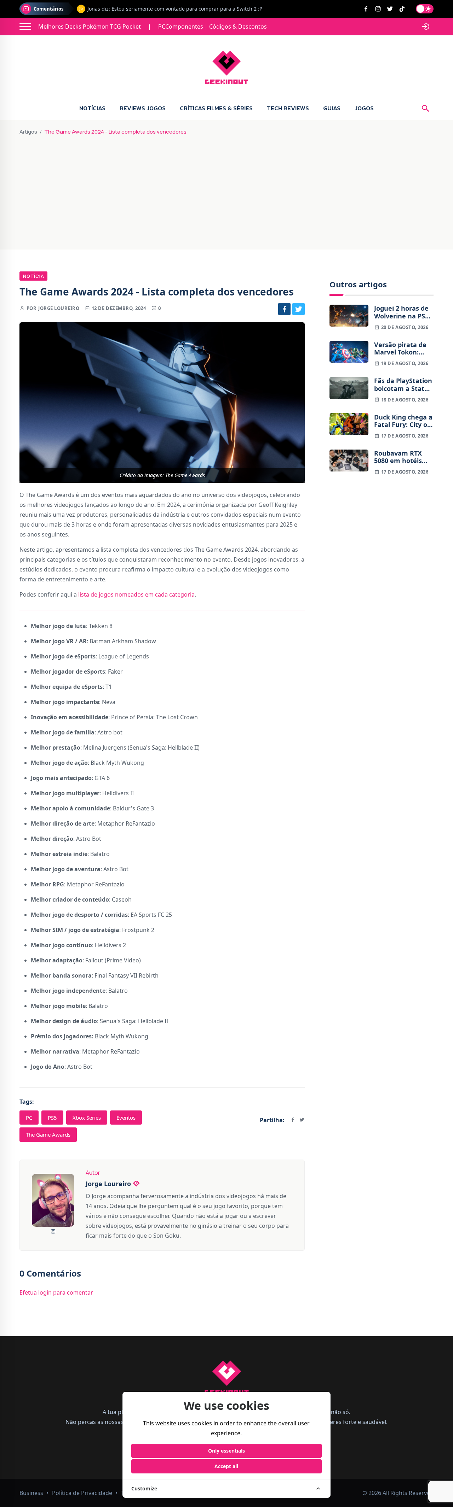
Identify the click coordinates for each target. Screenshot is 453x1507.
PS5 (52, 1117)
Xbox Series (87, 1117)
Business (31, 1493)
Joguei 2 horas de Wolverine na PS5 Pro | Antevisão (401, 312)
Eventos (126, 1117)
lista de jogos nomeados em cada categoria (136, 594)
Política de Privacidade (82, 1493)
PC (29, 1117)
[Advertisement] (226, 189)
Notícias (92, 108)
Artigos (28, 131)
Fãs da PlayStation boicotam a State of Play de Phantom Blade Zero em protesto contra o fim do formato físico (403, 384)
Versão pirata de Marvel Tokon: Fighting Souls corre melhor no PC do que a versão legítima (400, 348)
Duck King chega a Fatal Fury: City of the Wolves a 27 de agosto (403, 420)
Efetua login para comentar (56, 1292)
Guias (331, 108)
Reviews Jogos (143, 108)
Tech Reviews (288, 108)
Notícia (33, 276)
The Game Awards (48, 1134)
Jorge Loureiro (58, 308)
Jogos (364, 108)
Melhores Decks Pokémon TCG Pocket (89, 26)
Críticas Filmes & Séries (216, 108)
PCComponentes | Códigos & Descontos (212, 26)
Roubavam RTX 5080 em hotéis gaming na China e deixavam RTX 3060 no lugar (401, 457)
